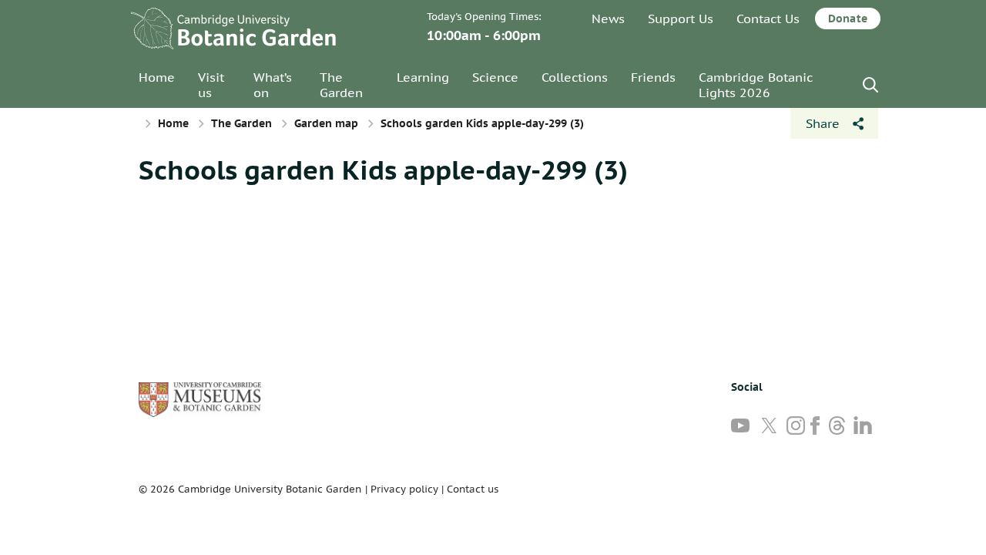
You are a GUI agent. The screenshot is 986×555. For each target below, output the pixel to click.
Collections (575, 77)
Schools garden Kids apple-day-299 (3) (383, 170)
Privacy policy (404, 489)
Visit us (211, 84)
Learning (423, 77)
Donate (847, 18)
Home (157, 77)
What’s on (272, 84)
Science (495, 77)
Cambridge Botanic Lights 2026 (756, 84)
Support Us (680, 18)
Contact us (472, 489)
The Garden (341, 84)
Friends (653, 77)
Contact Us (768, 18)
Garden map (326, 123)
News (608, 18)
